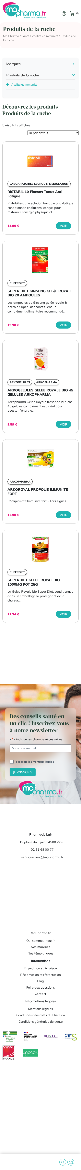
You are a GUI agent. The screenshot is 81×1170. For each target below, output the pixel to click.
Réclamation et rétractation (40, 975)
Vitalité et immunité (45, 36)
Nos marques (40, 947)
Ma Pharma (11, 36)
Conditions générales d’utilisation (40, 1015)
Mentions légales (40, 1009)
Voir (63, 226)
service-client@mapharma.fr (42, 857)
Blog (40, 981)
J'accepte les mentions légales (35, 761)
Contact (40, 994)
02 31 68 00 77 (42, 849)
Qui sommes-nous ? (40, 941)
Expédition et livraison (40, 968)
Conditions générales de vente (40, 1021)
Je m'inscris (22, 772)
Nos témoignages (40, 953)
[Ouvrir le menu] (6, 1162)
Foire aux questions (40, 987)
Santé (25, 36)
